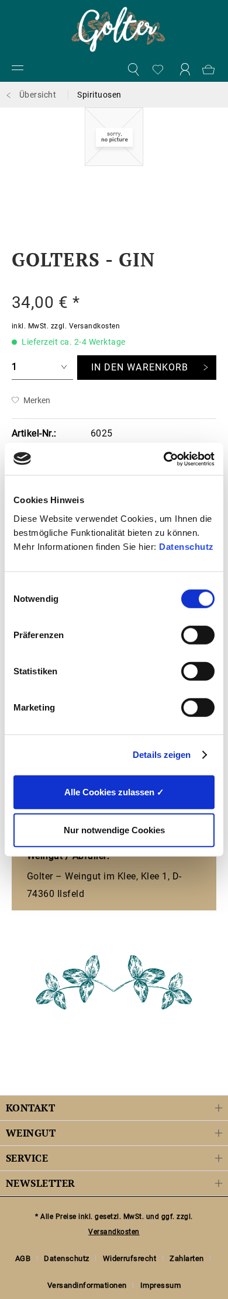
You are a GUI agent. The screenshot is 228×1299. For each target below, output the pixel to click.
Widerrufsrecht (130, 1258)
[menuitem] (17, 70)
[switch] (198, 634)
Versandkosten (113, 1232)
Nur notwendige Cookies (114, 830)
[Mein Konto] (184, 70)
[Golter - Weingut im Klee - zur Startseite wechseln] (118, 29)
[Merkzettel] (158, 70)
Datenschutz (186, 546)
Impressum (160, 1285)
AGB (23, 1258)
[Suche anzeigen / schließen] (132, 70)
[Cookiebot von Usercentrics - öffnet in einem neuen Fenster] (164, 458)
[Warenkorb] (210, 70)
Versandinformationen (87, 1285)
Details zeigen (162, 755)
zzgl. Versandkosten (85, 326)
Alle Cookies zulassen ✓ (114, 791)
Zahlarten (186, 1258)
